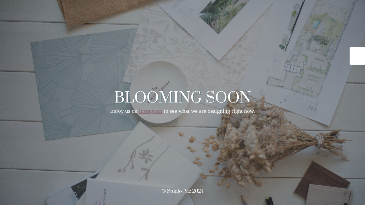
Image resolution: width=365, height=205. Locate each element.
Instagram (150, 111)
